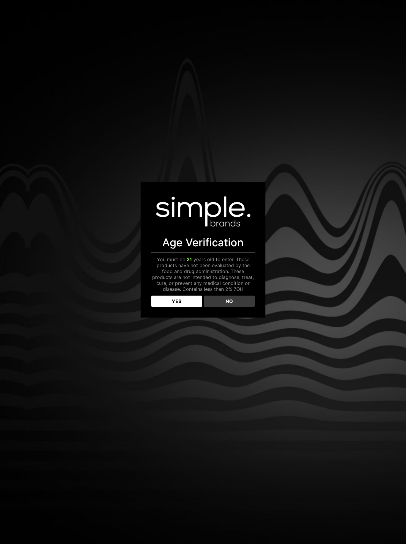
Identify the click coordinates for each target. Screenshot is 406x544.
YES (176, 301)
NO (229, 301)
